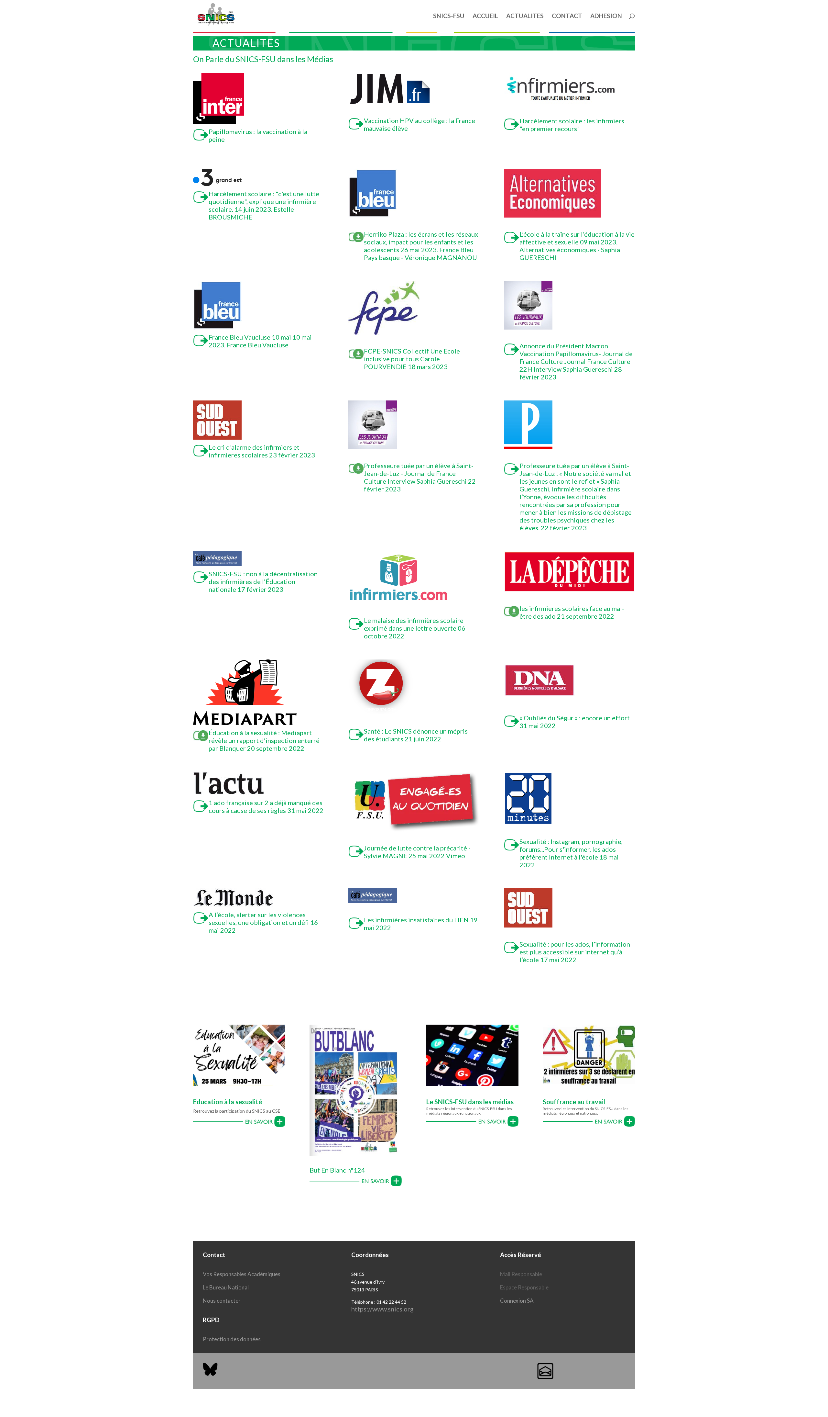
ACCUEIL (485, 16)
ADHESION (606, 16)
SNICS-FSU (448, 16)
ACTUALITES (525, 16)
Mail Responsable (521, 1274)
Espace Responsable (524, 1287)
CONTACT (567, 16)
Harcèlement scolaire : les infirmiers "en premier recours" (571, 124)
